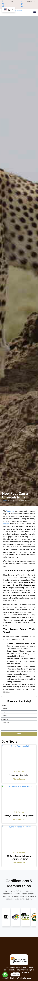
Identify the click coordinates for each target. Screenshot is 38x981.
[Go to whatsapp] (5, 974)
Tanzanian (10, 511)
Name (3, 705)
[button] (34, 12)
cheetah (6, 524)
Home (4, 501)
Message (4, 719)
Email (3, 712)
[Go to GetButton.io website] (5, 979)
